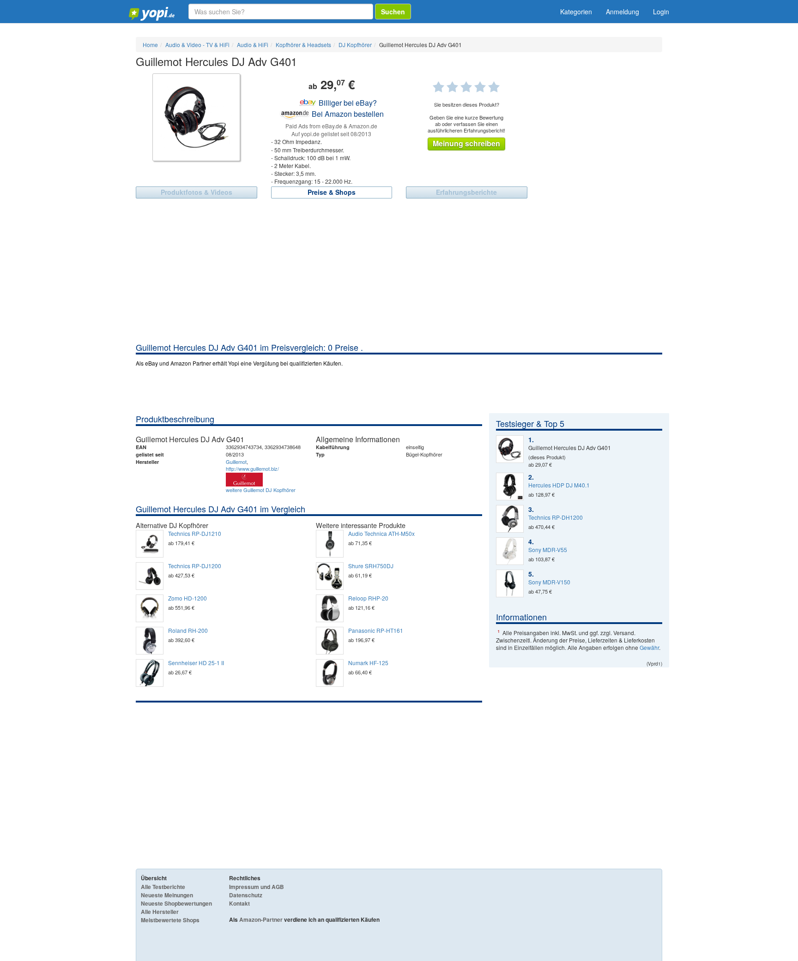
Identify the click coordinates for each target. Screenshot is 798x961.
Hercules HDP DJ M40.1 (559, 485)
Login (661, 11)
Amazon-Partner (261, 919)
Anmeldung (622, 11)
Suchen (393, 11)
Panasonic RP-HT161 (375, 630)
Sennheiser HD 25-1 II (196, 663)
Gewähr (649, 647)
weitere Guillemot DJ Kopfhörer (261, 489)
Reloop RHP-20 (368, 598)
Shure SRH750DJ (370, 566)
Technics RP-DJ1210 (194, 533)
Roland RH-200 (188, 630)
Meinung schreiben (466, 143)
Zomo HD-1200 (187, 598)
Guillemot (236, 461)
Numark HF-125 (368, 663)
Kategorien (576, 11)
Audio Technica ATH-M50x (381, 533)
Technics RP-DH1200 (555, 517)
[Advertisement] (399, 272)
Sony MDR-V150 (549, 582)
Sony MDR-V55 (547, 549)
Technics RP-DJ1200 (194, 566)
